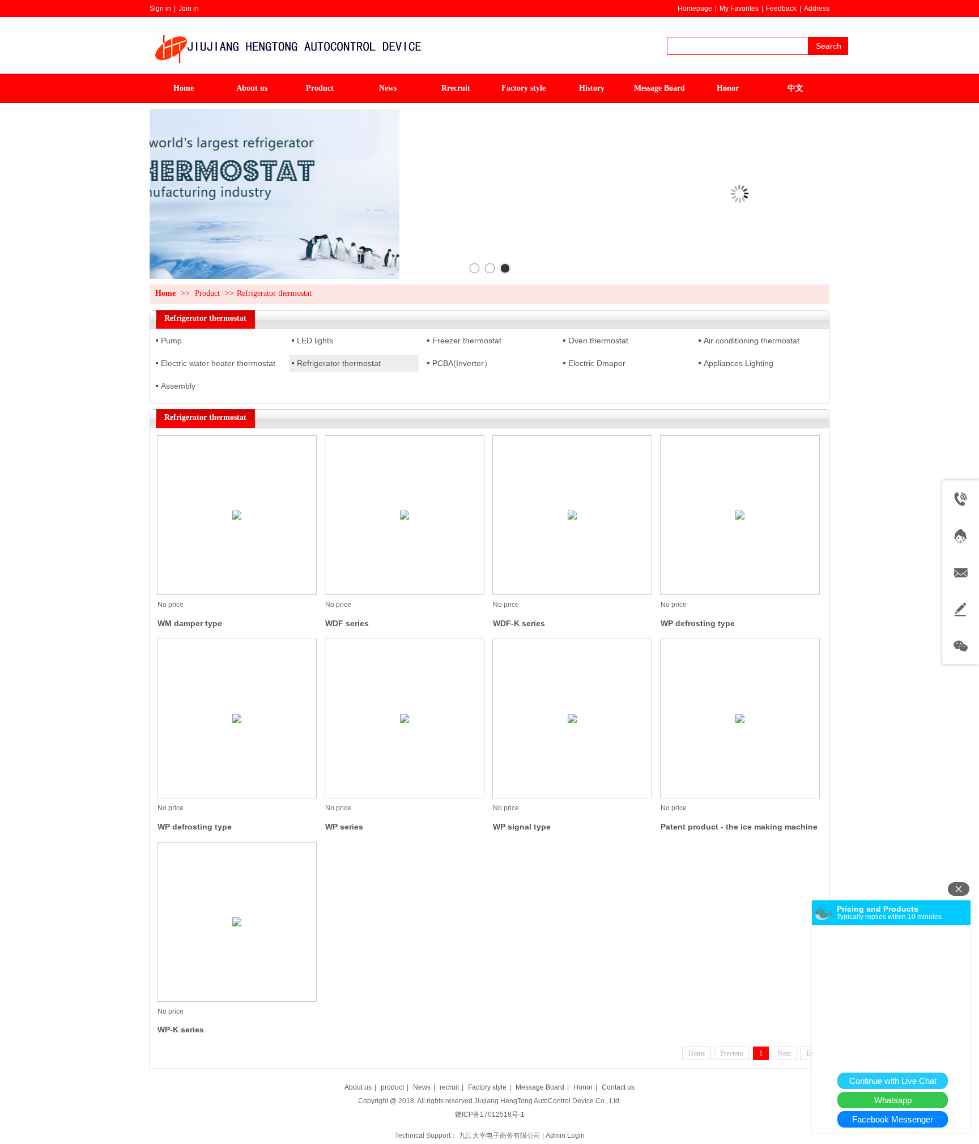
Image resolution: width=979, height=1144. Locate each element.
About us (358, 1087)
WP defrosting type (698, 623)
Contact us (618, 1087)
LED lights (315, 340)
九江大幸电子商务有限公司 (499, 1135)
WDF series (347, 623)
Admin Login (565, 1135)
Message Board (540, 1087)
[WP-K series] (237, 922)
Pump (171, 340)
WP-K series (181, 1029)
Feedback (781, 8)
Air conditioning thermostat (751, 340)
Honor (583, 1087)
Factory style (487, 1087)
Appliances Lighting (738, 363)
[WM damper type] (237, 515)
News (422, 1087)
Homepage (695, 8)
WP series (344, 826)
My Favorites (739, 8)
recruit (449, 1087)
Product (207, 293)
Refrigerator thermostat (274, 293)
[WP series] (404, 718)
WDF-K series (519, 623)
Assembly (178, 385)
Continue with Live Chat (893, 1081)
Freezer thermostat (466, 340)
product (392, 1087)
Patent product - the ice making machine (739, 826)
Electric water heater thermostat (218, 363)
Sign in (160, 8)
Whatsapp (893, 1100)
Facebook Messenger (892, 1119)
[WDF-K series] (572, 515)
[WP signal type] (572, 718)
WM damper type (190, 623)
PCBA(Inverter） (462, 363)
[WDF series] (404, 515)
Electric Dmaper (596, 363)
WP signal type (522, 826)
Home (165, 293)
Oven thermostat (598, 340)
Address (816, 8)
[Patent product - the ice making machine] (740, 718)
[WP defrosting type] (740, 515)
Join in (188, 8)
